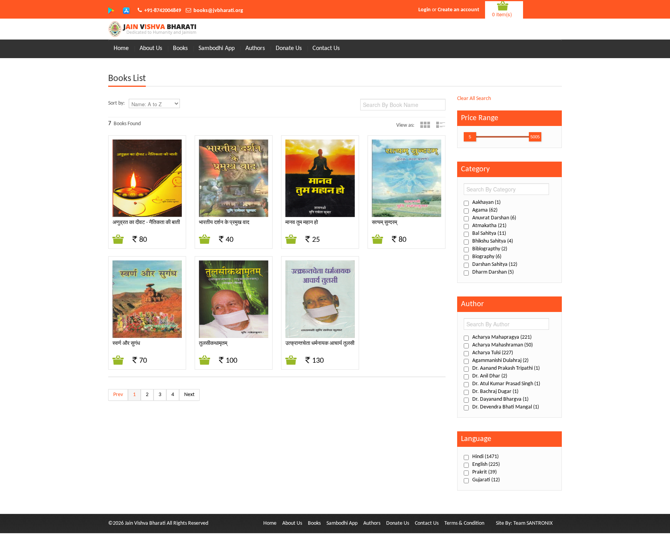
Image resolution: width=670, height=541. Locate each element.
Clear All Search (474, 99)
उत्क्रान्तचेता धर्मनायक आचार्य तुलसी (319, 343)
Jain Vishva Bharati (145, 523)
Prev (118, 395)
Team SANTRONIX (533, 523)
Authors (255, 48)
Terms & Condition (464, 523)
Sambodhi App (217, 48)
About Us (151, 48)
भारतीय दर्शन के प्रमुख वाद (224, 223)
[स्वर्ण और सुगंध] (147, 300)
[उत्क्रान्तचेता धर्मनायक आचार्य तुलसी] (320, 300)
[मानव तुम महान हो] (320, 179)
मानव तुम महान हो (301, 223)
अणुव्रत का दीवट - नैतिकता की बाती (146, 223)
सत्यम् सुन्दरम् (384, 223)
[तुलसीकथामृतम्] (233, 300)
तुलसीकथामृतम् (213, 343)
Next (189, 395)
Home (121, 48)
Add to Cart (118, 239)
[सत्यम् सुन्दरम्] (406, 179)
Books (180, 48)
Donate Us (289, 48)
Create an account (458, 10)
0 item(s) (502, 14)
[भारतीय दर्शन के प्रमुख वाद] (233, 179)
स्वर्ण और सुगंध (126, 343)
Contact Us (326, 48)
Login (424, 10)
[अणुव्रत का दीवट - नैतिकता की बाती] (147, 179)
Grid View (425, 125)
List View (441, 125)
